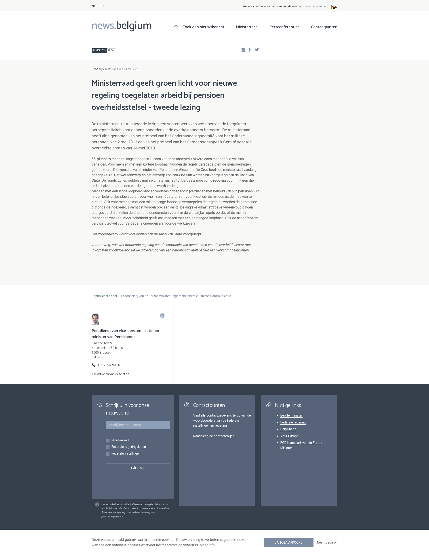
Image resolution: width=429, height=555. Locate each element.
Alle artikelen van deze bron (110, 374)
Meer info (207, 545)
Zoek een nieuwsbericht (203, 27)
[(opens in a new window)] (248, 50)
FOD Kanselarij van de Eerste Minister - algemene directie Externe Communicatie (174, 296)
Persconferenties (284, 27)
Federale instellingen (126, 453)
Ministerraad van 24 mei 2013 (120, 69)
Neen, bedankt (327, 542)
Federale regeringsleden (128, 447)
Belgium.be (288, 429)
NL (94, 6)
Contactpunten (324, 27)
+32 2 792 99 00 (109, 365)
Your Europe (289, 436)
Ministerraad (247, 27)
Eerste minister (291, 415)
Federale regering (293, 422)
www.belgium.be (315, 6)
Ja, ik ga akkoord (289, 542)
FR (102, 6)
